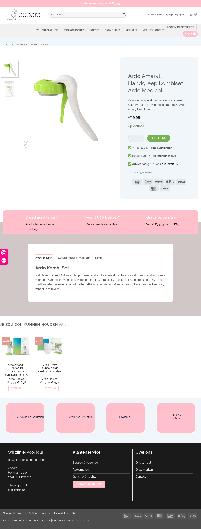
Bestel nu (159, 138)
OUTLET (159, 30)
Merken (148, 30)
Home (9, 44)
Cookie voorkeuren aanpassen (70, 520)
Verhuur (131, 30)
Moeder (94, 30)
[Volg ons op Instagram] (191, 14)
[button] (180, 27)
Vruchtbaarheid (47, 30)
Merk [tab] (98, 258)
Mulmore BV (68, 513)
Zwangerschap (74, 30)
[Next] (102, 104)
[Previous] (27, 104)
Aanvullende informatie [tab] (74, 258)
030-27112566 (16, 489)
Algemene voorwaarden (17, 520)
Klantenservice (86, 452)
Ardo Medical (17, 378)
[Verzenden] (124, 15)
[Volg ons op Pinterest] (195, 14)
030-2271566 (170, 164)
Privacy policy (42, 520)
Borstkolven (39, 44)
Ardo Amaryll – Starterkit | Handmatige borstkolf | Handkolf (16, 369)
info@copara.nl (17, 485)
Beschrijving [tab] (44, 258)
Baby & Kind (112, 30)
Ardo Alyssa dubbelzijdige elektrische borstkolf (50, 368)
